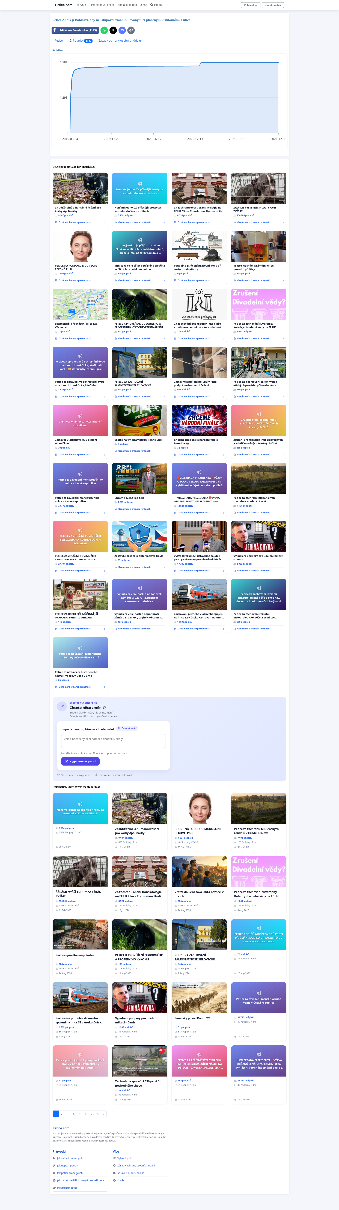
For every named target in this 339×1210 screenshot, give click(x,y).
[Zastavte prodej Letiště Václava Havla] (139, 546)
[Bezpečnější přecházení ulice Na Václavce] (80, 316)
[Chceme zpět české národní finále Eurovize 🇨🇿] (199, 432)
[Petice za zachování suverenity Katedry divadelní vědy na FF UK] (258, 316)
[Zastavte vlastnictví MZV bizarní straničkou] (80, 432)
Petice (59, 40)
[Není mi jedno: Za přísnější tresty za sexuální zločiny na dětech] (139, 199)
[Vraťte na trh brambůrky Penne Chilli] (139, 430)
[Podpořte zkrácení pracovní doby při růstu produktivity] (199, 257)
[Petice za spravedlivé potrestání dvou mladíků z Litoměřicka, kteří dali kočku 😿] (80, 374)
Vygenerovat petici (83, 761)
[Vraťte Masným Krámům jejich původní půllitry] (258, 257)
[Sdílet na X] (113, 30)
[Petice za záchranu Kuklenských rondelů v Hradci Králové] (258, 490)
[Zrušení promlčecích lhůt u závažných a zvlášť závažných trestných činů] (258, 432)
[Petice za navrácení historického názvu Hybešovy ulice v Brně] (80, 664)
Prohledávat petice (103, 4)
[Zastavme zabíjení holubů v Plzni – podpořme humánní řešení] (199, 374)
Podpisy (81, 40)
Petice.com (63, 5)
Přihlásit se (250, 5)
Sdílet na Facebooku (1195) (78, 30)
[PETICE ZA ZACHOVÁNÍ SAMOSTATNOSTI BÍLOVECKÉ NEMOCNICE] (139, 374)
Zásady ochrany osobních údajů (120, 40)
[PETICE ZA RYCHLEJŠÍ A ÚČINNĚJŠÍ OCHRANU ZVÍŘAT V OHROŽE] (80, 606)
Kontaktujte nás (127, 4)
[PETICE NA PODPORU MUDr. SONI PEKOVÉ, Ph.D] (80, 257)
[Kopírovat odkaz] (131, 30)
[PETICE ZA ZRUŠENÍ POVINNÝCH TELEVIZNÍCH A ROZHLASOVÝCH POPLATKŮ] (80, 548)
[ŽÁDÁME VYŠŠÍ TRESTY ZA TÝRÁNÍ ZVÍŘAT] (258, 199)
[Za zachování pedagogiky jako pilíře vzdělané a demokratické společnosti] (199, 316)
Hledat (158, 4)
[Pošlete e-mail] (122, 30)
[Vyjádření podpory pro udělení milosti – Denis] (258, 548)
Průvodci (59, 1151)
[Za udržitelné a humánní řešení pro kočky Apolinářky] (80, 199)
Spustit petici (273, 5)
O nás (143, 4)
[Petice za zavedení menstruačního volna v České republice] (80, 490)
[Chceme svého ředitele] (139, 488)
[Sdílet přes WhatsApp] (104, 30)
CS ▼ (83, 4)
